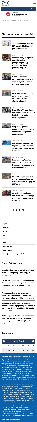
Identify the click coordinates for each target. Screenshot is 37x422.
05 (28, 350)
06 (33, 350)
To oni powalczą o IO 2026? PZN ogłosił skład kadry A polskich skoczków (22, 46)
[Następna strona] (23, 210)
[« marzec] (4, 341)
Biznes (4, 242)
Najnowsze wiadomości (21, 20)
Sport (4, 235)
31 (4, 350)
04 (23, 350)
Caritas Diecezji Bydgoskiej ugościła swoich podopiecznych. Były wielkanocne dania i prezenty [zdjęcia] (22, 63)
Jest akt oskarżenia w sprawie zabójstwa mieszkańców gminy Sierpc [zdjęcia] (18, 272)
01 (9, 350)
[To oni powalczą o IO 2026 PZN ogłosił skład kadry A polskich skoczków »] (6, 45)
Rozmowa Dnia (7, 246)
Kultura (5, 231)
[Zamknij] (33, 356)
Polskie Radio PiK (7, 20)
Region (5, 224)
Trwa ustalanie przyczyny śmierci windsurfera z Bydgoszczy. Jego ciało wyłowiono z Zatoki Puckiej (18, 295)
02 (14, 350)
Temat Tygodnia (7, 250)
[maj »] (33, 341)
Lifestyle (5, 239)
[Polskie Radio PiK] (5, 3)
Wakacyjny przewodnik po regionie (13, 254)
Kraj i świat (6, 227)
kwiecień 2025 (18, 341)
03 (18, 350)
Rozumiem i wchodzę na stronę (11, 419)
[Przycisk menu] (34, 3)
